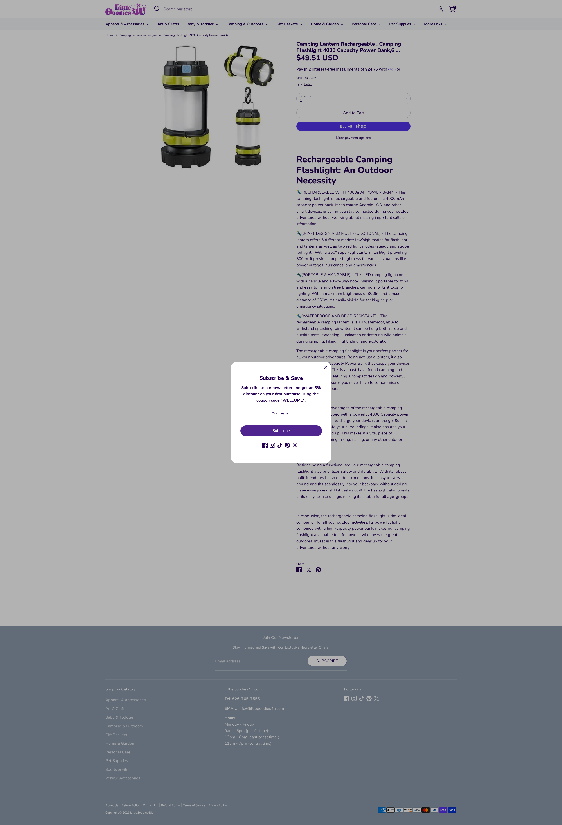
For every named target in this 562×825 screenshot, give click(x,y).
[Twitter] (294, 445)
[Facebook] (265, 445)
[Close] (326, 367)
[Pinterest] (287, 445)
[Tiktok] (280, 445)
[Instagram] (272, 445)
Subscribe (281, 430)
